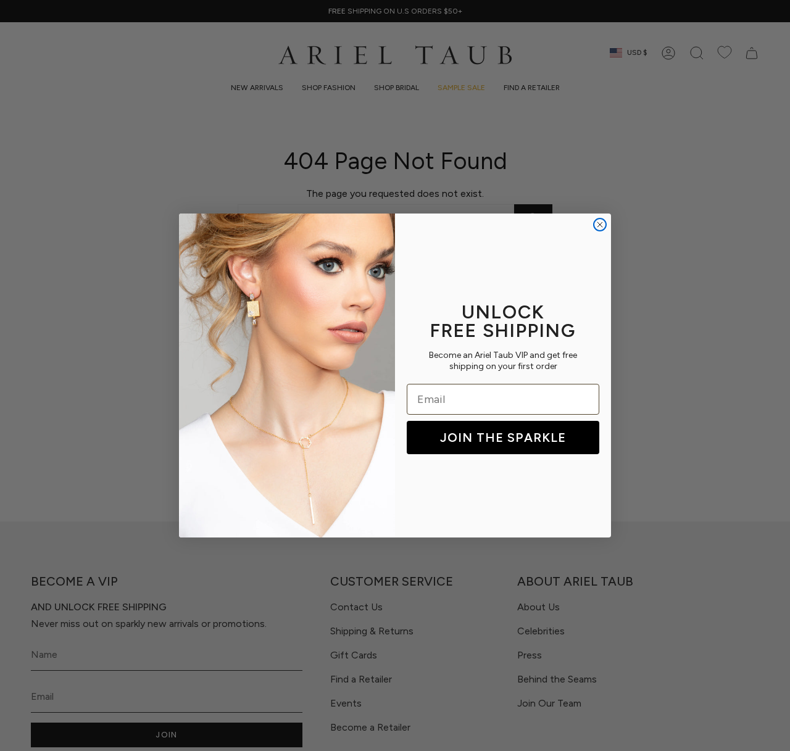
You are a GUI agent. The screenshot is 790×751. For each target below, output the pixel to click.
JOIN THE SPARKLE (503, 437)
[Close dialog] (600, 224)
